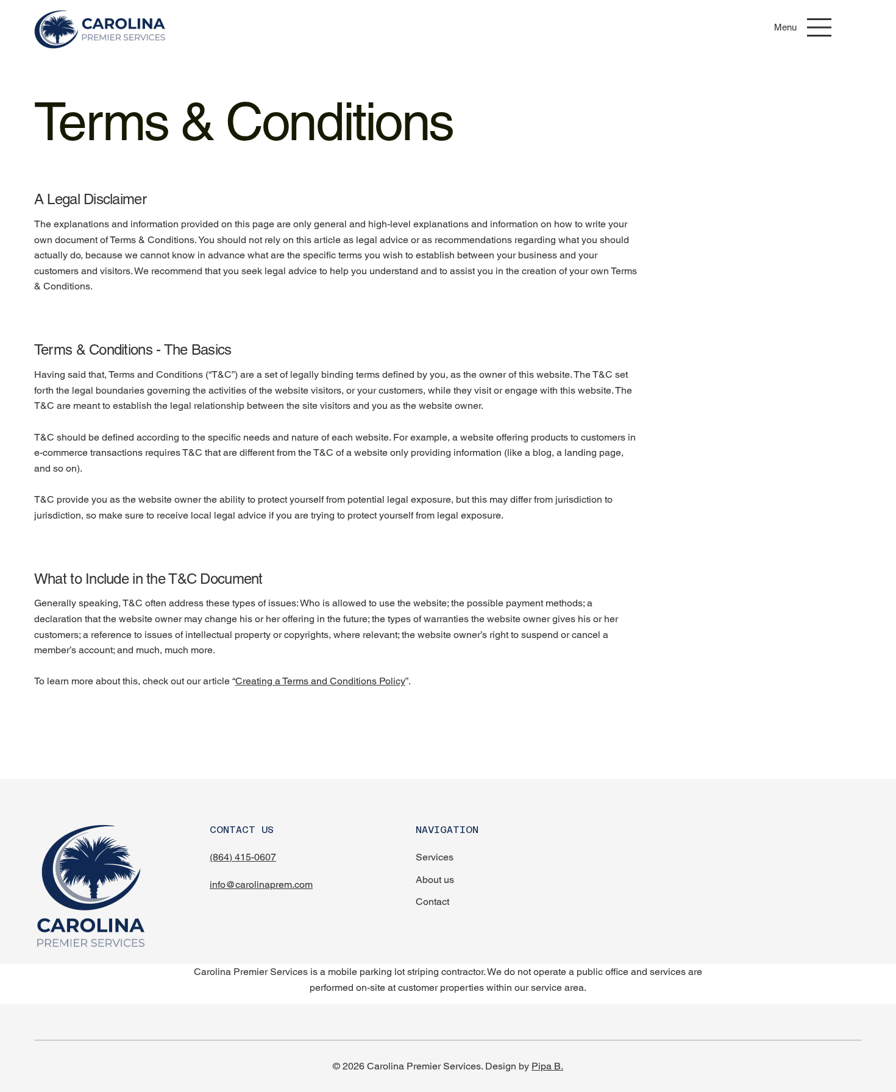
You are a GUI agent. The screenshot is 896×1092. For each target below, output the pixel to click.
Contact (432, 901)
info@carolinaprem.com (261, 884)
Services (434, 857)
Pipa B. (547, 1066)
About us (435, 879)
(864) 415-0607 (243, 857)
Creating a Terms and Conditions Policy (320, 681)
